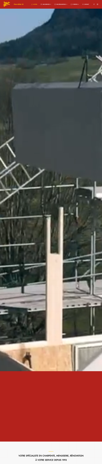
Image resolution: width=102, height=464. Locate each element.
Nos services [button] (46, 4)
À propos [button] (75, 4)
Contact (86, 4)
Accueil (35, 4)
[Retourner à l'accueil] (6, 4)
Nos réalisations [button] (61, 4)
